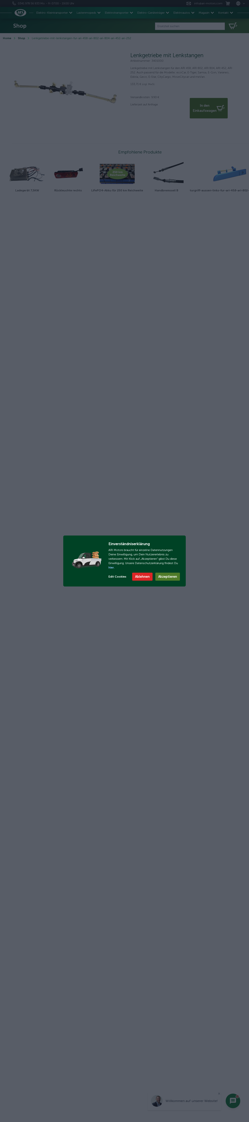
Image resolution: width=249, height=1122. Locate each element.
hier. (111, 567)
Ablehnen (142, 577)
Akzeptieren (167, 577)
